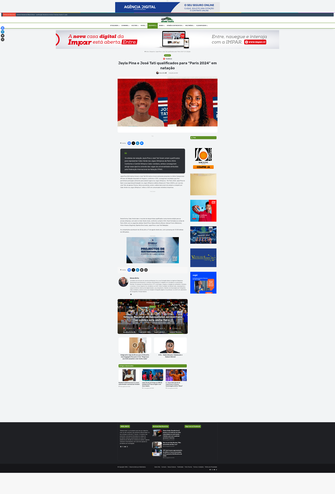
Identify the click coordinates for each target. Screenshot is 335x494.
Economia (125, 25)
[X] (123, 447)
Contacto (163, 467)
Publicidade (180, 467)
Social (143, 25)
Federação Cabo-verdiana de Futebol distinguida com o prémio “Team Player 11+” (178, 318)
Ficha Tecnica (188, 467)
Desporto (152, 25)
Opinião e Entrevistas (174, 25)
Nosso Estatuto (172, 467)
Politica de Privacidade (211, 467)
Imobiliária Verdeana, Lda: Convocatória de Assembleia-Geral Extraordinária (35, 14)
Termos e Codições (198, 467)
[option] (178, 316)
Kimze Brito (162, 73)
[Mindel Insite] (167, 20)
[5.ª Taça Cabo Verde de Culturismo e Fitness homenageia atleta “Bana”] (176, 375)
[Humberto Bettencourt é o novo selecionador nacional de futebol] (129, 375)
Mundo (161, 25)
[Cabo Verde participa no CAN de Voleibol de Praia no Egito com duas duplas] (152, 375)
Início (147, 51)
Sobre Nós (157, 467)
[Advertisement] (152, 205)
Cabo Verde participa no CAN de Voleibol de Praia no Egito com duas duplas (152, 384)
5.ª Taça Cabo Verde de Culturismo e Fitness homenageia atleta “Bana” (174, 384)
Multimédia (189, 25)
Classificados (201, 25)
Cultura (134, 25)
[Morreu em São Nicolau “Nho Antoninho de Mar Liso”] (157, 445)
